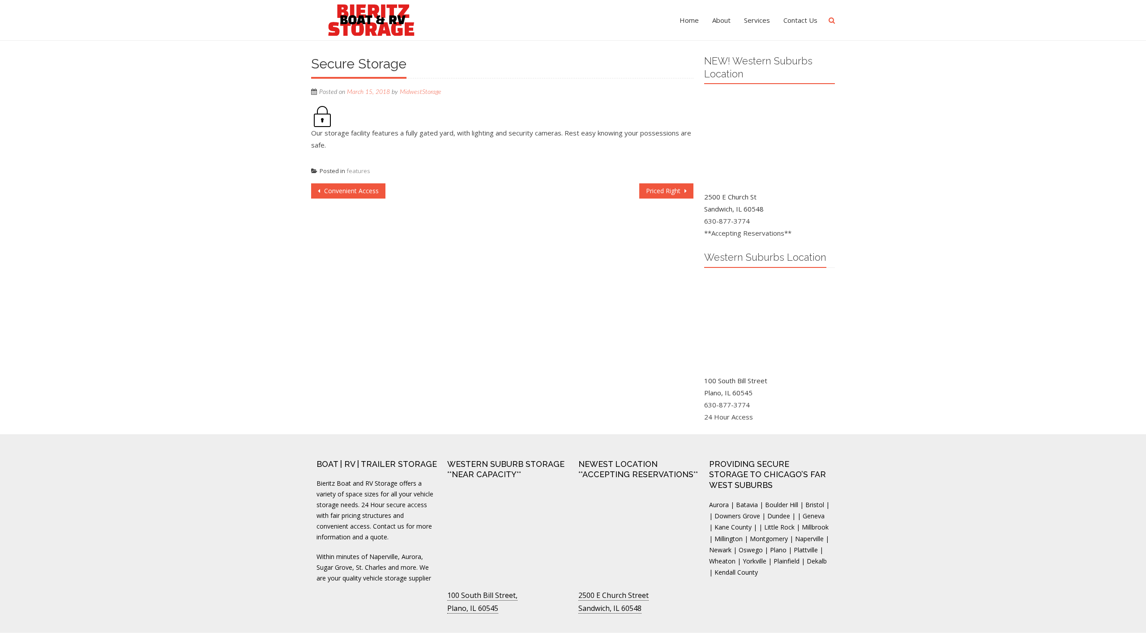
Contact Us (800, 20)
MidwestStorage (420, 92)
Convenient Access (350, 190)
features (358, 171)
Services (757, 20)
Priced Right (664, 190)
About (721, 20)
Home (689, 20)
